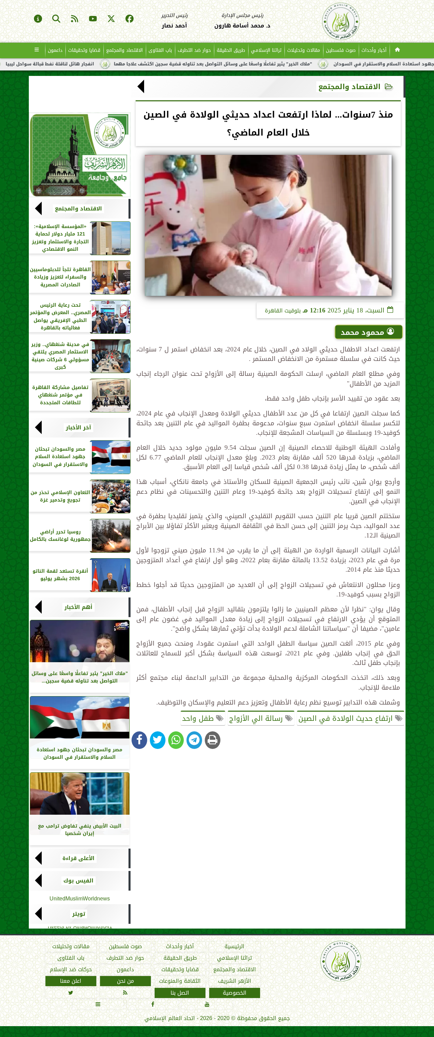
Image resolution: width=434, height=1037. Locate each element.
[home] (398, 50)
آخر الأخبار (78, 427)
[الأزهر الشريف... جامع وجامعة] (80, 155)
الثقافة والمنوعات (180, 981)
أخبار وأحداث (374, 50)
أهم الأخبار (78, 607)
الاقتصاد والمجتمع (124, 50)
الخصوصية (234, 993)
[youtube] (92, 19)
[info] (37, 19)
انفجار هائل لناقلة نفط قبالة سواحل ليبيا (86, 64)
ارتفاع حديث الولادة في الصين (346, 718)
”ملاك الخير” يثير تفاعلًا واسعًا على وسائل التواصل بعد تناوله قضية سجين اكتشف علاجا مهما (249, 64)
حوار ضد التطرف (194, 50)
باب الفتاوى (160, 50)
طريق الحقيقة (231, 50)
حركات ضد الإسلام (71, 969)
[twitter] (111, 19)
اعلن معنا (70, 981)
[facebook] (129, 19)
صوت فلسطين (341, 50)
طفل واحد (199, 718)
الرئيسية (234, 946)
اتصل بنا (180, 993)
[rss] (74, 19)
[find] (56, 19)
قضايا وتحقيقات (84, 50)
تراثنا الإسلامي (266, 50)
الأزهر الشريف (234, 981)
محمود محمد (362, 332)
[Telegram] (194, 740)
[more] (37, 50)
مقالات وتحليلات (303, 50)
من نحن (125, 981)
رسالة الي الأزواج (257, 718)
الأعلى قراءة (78, 858)
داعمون (55, 50)
